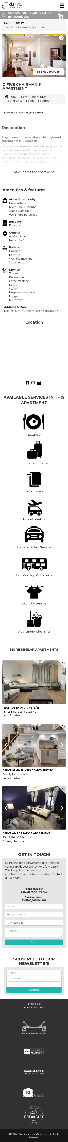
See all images (48, 71)
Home (8, 23)
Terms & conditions (34, 1007)
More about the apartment (34, 172)
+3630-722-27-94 (40, 12)
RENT (20, 23)
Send (34, 942)
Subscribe (34, 989)
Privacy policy (34, 1003)
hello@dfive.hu (19, 16)
